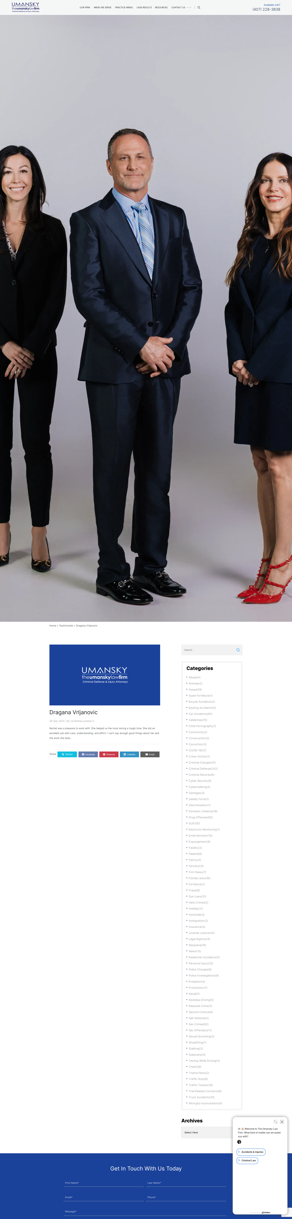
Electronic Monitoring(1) (204, 829)
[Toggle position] (275, 1121)
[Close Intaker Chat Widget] (282, 1121)
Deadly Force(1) (199, 799)
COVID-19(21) (197, 750)
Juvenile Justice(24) (202, 933)
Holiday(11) (196, 908)
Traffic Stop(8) (198, 1079)
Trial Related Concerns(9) (205, 1091)
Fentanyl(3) (196, 866)
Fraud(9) (194, 890)
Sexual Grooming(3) (201, 1036)
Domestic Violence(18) (203, 811)
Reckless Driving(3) (201, 999)
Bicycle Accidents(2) (202, 701)
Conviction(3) (198, 744)
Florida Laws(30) (199, 878)
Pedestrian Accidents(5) (204, 957)
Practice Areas (124, 7)
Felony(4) (195, 859)
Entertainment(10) (200, 835)
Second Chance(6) (201, 1012)
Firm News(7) (197, 872)
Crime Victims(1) (199, 756)
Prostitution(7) (198, 987)
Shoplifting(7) (197, 1042)
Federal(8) (195, 853)
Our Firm (85, 7)
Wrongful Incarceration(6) (205, 1103)
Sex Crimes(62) (199, 1024)
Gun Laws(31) (197, 896)
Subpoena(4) (197, 1054)
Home (52, 625)
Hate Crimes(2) (198, 902)
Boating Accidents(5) (202, 707)
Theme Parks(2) (199, 1072)
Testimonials (66, 625)
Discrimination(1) (199, 805)
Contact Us (178, 7)
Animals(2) (196, 683)
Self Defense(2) (199, 1018)
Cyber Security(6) (200, 780)
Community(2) (198, 732)
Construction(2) (199, 738)
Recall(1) (194, 993)
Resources (161, 7)
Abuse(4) (195, 677)
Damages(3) (197, 793)
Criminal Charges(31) (202, 762)
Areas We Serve (102, 7)
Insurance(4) (197, 926)
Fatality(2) (195, 847)
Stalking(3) (196, 1048)
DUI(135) (194, 823)
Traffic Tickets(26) (201, 1085)
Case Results (144, 7)
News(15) (195, 951)
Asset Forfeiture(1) (201, 695)
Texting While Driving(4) (204, 1060)
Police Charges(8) (200, 969)
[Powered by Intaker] (266, 1213)
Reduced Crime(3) (200, 1006)
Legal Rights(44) (199, 939)
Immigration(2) (198, 920)
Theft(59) (195, 1066)
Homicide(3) (197, 914)
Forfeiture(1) (197, 884)
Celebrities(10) (198, 720)
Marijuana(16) (197, 945)
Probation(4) (197, 981)
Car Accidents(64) (200, 713)
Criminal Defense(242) (203, 768)
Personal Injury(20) (201, 963)
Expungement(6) (199, 841)
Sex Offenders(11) (200, 1030)
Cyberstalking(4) (199, 786)
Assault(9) (195, 689)
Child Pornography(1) (202, 726)
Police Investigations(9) (204, 975)
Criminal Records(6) (201, 774)
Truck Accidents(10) (202, 1097)
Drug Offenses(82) (201, 817)
